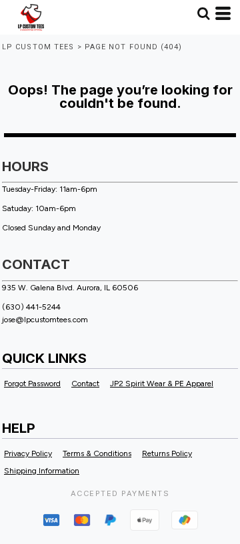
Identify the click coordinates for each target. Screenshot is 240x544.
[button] (203, 13)
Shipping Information (41, 470)
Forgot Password (32, 383)
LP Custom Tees (38, 47)
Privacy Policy (28, 453)
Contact (85, 383)
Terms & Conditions (97, 453)
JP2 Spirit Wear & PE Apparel (161, 383)
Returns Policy (167, 453)
